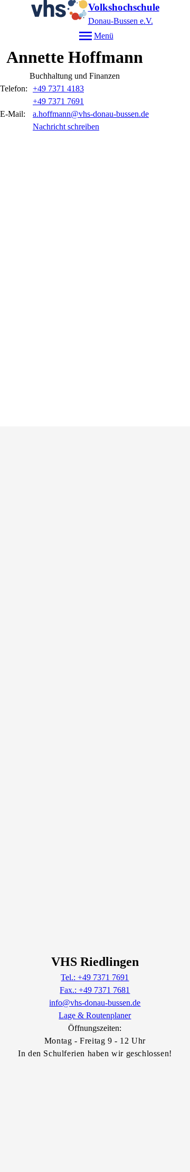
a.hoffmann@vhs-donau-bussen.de (91, 113)
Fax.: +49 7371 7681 (95, 989)
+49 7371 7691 (58, 101)
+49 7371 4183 (58, 88)
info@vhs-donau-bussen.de (94, 1002)
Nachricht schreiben (66, 126)
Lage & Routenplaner (95, 1015)
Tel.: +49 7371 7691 (95, 977)
